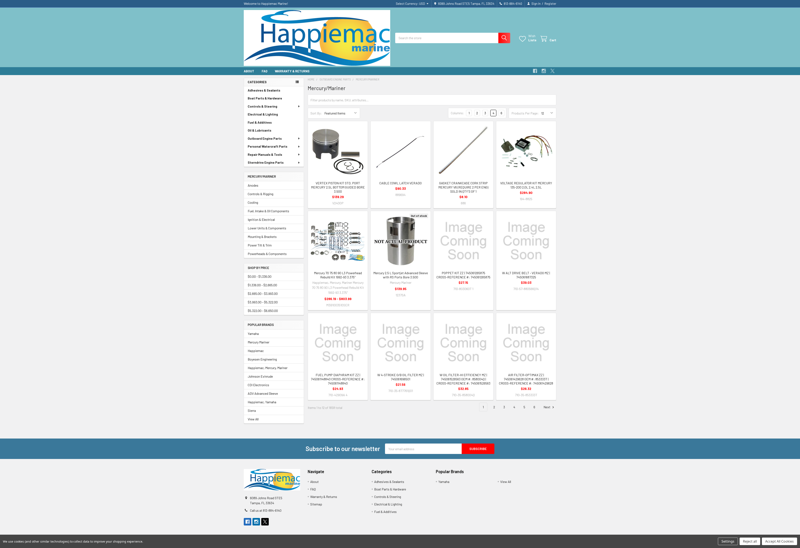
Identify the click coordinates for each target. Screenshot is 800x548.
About (249, 71)
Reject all (750, 541)
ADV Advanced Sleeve (263, 393)
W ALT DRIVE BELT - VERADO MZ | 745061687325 (526, 275)
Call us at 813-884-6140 (265, 510)
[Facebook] (535, 71)
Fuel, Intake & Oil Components (268, 211)
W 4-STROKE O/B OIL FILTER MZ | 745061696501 (400, 377)
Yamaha (253, 334)
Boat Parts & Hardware (265, 98)
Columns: (457, 113)
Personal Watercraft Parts (267, 146)
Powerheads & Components (267, 254)
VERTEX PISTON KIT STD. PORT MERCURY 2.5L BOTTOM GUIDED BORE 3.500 (338, 187)
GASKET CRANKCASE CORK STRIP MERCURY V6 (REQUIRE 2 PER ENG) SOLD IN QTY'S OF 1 (463, 187)
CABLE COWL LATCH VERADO (400, 183)
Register (550, 3)
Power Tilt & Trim (260, 245)
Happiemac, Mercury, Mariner (268, 368)
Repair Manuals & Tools (265, 154)
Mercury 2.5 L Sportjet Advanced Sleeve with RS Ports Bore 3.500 (400, 275)
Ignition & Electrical (261, 219)
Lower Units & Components (267, 228)
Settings (727, 541)
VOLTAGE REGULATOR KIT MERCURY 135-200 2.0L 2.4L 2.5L (526, 185)
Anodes (253, 185)
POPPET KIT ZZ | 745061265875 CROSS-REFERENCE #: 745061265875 (463, 275)
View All (253, 419)
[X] (552, 71)
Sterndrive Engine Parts (266, 162)
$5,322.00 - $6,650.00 (263, 311)
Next (547, 407)
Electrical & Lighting (263, 114)
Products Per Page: (525, 113)
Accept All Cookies (779, 541)
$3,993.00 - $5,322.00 (263, 302)
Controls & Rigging (260, 194)
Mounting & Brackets (262, 237)
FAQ (264, 71)
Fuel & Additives (260, 122)
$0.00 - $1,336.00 (259, 276)
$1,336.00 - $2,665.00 (262, 285)
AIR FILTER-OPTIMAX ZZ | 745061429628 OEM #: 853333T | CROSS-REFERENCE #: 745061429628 (526, 379)
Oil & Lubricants (259, 130)
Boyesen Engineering (262, 359)
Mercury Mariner (258, 342)
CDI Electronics (258, 385)
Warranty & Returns (292, 71)
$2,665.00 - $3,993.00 (263, 293)
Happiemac (256, 351)
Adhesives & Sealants (264, 90)
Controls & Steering (262, 106)
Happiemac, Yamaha (262, 402)
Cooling (253, 202)
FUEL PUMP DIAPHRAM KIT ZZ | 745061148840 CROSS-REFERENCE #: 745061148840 (338, 379)
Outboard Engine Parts (265, 138)
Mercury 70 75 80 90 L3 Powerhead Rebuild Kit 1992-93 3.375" (338, 275)
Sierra (252, 410)
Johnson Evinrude (260, 376)
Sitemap (316, 504)
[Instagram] (544, 71)
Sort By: (316, 113)
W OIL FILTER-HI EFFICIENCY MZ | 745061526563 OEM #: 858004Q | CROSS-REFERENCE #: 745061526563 (463, 379)
